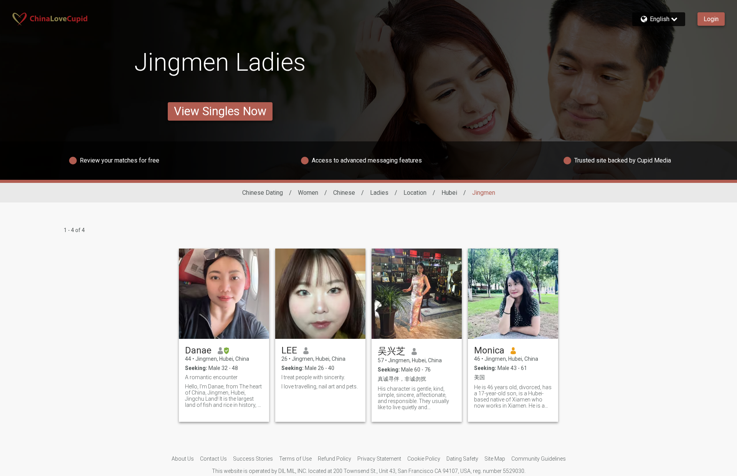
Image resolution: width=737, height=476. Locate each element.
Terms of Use (295, 459)
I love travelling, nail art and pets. (319, 386)
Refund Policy (334, 459)
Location (414, 192)
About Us (183, 459)
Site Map (494, 459)
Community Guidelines (538, 459)
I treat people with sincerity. (313, 377)
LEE (289, 350)
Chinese (344, 192)
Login (711, 19)
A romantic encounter (211, 377)
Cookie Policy (423, 459)
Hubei (449, 192)
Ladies (379, 192)
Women (308, 192)
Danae (198, 350)
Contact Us (213, 459)
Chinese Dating (262, 192)
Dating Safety (462, 459)
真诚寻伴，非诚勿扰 (402, 379)
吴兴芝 (391, 351)
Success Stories (253, 459)
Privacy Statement (379, 459)
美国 (479, 377)
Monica (489, 350)
